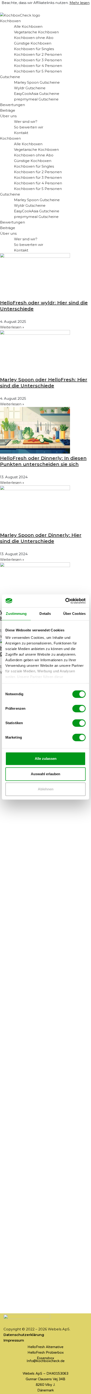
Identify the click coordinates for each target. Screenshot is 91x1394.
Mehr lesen (80, 2)
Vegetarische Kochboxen (36, 32)
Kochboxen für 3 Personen (38, 60)
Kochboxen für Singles (34, 49)
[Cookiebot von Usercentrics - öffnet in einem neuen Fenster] (65, 601)
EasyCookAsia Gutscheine (36, 93)
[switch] (79, 708)
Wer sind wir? (25, 121)
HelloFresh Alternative (45, 1347)
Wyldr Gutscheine (30, 88)
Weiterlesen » (12, 327)
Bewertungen (12, 105)
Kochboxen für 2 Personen (38, 54)
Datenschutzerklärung (24, 1334)
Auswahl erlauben (45, 774)
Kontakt (21, 133)
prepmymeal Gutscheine (36, 99)
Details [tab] (45, 614)
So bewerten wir (28, 127)
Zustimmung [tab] (16, 614)
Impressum (14, 1340)
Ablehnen (45, 789)
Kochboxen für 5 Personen (38, 71)
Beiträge (7, 110)
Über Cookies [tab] (74, 614)
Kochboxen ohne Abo (33, 37)
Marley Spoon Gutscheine (37, 82)
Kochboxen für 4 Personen (38, 65)
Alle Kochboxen (28, 26)
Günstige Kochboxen (32, 43)
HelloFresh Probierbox (46, 1352)
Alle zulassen (45, 759)
